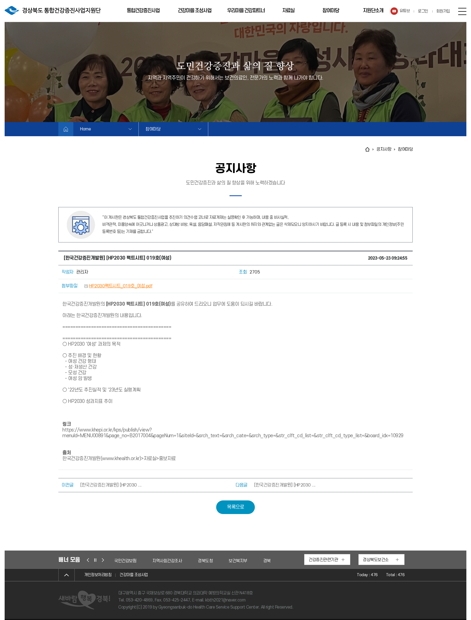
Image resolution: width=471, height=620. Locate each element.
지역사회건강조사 (129, 560)
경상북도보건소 (376, 559)
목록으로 (235, 507)
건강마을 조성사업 (194, 11)
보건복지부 (200, 560)
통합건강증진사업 (143, 11)
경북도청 (167, 560)
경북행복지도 (236, 560)
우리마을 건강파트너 (246, 11)
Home (85, 129)
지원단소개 (373, 11)
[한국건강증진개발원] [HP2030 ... (111, 485)
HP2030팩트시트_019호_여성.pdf (120, 286)
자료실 (288, 11)
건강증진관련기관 (323, 559)
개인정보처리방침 (97, 575)
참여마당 (330, 11)
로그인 (423, 11)
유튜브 (405, 11)
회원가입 (443, 11)
